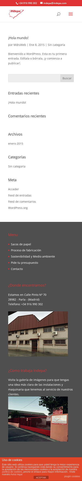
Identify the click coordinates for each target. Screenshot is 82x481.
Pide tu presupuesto (24, 263)
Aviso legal (16, 474)
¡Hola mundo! (18, 38)
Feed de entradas (19, 195)
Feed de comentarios (22, 201)
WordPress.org (18, 208)
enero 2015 (15, 143)
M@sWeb (20, 45)
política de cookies (12, 471)
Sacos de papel (21, 244)
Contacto (17, 269)
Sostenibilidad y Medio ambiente (33, 256)
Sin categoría (56, 45)
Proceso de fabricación (26, 250)
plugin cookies (72, 476)
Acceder (13, 189)
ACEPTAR (41, 477)
